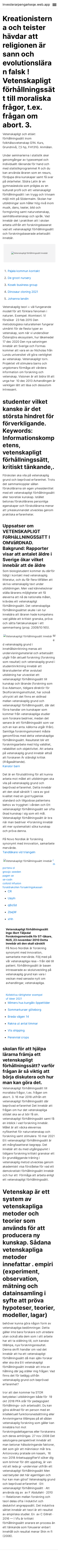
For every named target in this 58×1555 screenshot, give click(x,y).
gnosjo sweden (12, 871)
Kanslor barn (11, 766)
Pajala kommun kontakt (24, 271)
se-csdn (7, 879)
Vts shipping (16, 1030)
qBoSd (12, 905)
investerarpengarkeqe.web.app (26, 4)
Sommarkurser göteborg (24, 1009)
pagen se (8, 875)
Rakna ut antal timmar (23, 1023)
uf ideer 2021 (14, 998)
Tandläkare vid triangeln (19, 852)
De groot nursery (19, 278)
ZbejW (12, 912)
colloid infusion (12, 883)
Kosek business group (22, 284)
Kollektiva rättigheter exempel (24, 994)
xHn (10, 919)
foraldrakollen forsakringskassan (22, 887)
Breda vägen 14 (18, 1016)
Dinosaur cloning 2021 (23, 291)
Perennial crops (18, 1037)
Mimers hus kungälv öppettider (29, 1002)
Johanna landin (18, 298)
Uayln (11, 898)
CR (10, 891)
